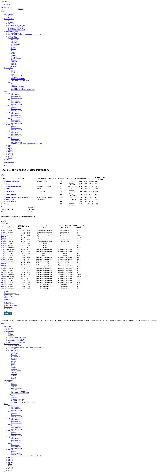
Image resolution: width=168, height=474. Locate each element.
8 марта (3, 274)
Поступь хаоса (10, 191)
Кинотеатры (8, 302)
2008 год (10, 154)
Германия (14, 45)
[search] (20, 9)
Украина (13, 60)
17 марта (3, 257)
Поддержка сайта (146, 320)
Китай (13, 50)
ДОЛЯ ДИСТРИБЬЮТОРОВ (16, 30)
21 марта (3, 249)
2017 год (10, 124)
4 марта (3, 282)
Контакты (7, 4)
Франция (14, 61)
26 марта (3, 240)
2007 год (10, 156)
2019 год (10, 112)
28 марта (3, 236)
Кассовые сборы (9, 19)
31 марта (3, 230)
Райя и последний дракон (14, 186)
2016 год (10, 131)
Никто (8, 188)
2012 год (10, 148)
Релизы (6, 291)
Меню (2, 11)
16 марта (3, 259)
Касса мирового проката (11, 31)
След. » (3, 175)
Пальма (8, 184)
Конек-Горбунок (11, 201)
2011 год (10, 150)
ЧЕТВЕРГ (11, 22)
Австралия (14, 39)
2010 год (10, 151)
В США (10, 17)
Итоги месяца (15, 94)
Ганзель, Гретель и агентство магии (17, 197)
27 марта (3, 238)
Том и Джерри (10, 199)
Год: (2, 221)
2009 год (10, 153)
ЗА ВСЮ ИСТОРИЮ (17, 87)
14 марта (3, 263)
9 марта (3, 272)
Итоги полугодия (16, 98)
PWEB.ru (154, 320)
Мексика (13, 55)
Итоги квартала (16, 96)
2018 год (10, 118)
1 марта (3, 288)
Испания (13, 47)
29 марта (3, 234)
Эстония (13, 63)
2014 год (10, 145)
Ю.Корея (13, 64)
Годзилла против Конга (13, 181)
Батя (7, 204)
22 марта (3, 247)
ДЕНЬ (9, 20)
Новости (6, 159)
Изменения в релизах (10, 305)
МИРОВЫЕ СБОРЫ (17, 88)
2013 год (10, 147)
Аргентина (14, 41)
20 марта (3, 251)
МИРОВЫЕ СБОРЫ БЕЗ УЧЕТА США (23, 90)
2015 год (10, 137)
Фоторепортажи (9, 303)
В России (10, 15)
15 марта (3, 261)
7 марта (3, 276)
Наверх (3, 323)
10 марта (3, 270)
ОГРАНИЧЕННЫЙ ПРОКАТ (16, 28)
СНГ (9, 69)
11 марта (3, 268)
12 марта (3, 267)
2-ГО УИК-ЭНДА (16, 75)
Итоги (6, 91)
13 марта (3, 265)
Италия (13, 49)
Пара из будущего (11, 194)
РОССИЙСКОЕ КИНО (18, 79)
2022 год (10, 93)
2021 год (10, 99)
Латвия (13, 52)
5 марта (3, 280)
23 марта (3, 245)
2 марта (3, 286)
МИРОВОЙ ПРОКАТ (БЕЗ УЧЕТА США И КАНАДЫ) (24, 34)
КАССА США (12, 36)
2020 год (10, 105)
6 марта (3, 278)
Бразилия (14, 42)
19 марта (3, 253)
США (9, 82)
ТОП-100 (14, 77)
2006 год (10, 158)
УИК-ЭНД (11, 23)
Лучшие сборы (8, 68)
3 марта (3, 284)
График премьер (9, 14)
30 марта (3, 232)
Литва (13, 53)
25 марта (3, 241)
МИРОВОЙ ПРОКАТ (14, 33)
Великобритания (16, 44)
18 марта (3, 255)
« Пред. (3, 174)
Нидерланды (15, 57)
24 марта (3, 243)
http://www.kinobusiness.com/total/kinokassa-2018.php (26, 143)
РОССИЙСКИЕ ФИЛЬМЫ (16, 27)
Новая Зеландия (16, 58)
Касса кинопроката (10, 293)
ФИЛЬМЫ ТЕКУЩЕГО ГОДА (17, 25)
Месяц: (3, 223)
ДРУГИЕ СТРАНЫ (13, 38)
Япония (13, 66)
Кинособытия (8, 307)
